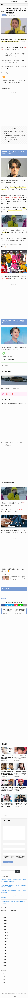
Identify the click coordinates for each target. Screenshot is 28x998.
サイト (4, 851)
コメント (5, 825)
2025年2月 (5, 917)
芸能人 (4, 15)
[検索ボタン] (26, 1)
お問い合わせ (8, 993)
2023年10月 (5, 938)
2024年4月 (5, 920)
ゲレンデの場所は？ (12, 137)
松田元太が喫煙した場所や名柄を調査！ (14, 135)
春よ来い (14, 1)
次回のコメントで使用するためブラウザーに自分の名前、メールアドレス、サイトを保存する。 (14, 857)
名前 (4, 841)
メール (5, 846)
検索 (18, 871)
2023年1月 (5, 965)
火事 (4, 976)
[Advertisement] (14, 107)
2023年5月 (5, 953)
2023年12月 (5, 932)
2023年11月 (5, 935)
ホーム (3, 993)
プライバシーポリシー (15, 993)
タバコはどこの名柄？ (13, 139)
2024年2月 (5, 926)
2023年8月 (5, 944)
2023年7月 (5, 947)
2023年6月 (5, 950)
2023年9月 (5, 941)
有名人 (4, 973)
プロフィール (23, 993)
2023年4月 (5, 956)
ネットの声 (7, 141)
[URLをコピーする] (25, 605)
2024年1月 (5, 929)
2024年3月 (5, 923)
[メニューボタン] (1, 1)
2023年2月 (5, 962)
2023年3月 (5, 959)
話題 (4, 982)
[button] (3, 605)
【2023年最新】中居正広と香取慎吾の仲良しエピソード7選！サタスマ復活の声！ (17, 578)
